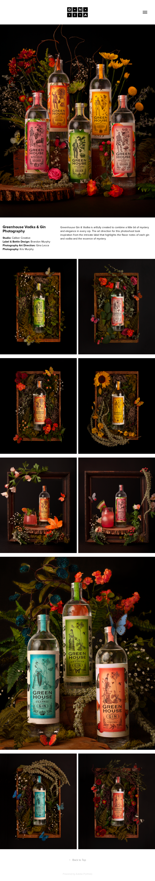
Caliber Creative (21, 238)
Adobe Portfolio (84, 874)
